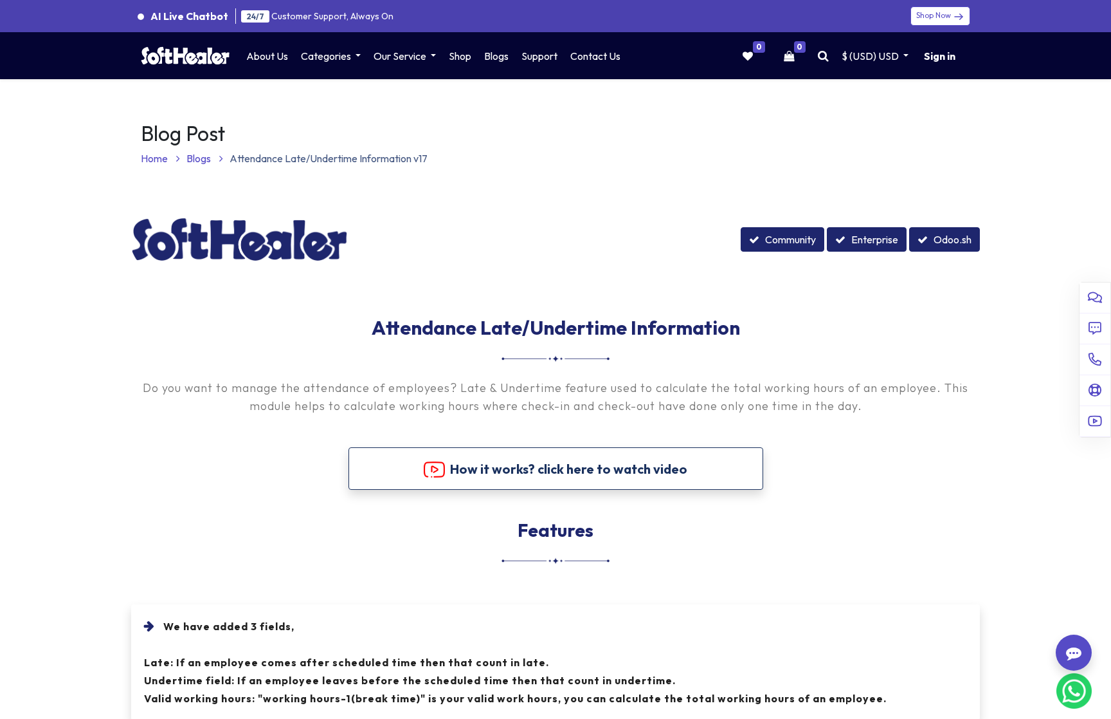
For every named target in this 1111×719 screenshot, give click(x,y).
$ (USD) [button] (870, 56)
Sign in (939, 56)
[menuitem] (267, 56)
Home (155, 158)
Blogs (199, 158)
